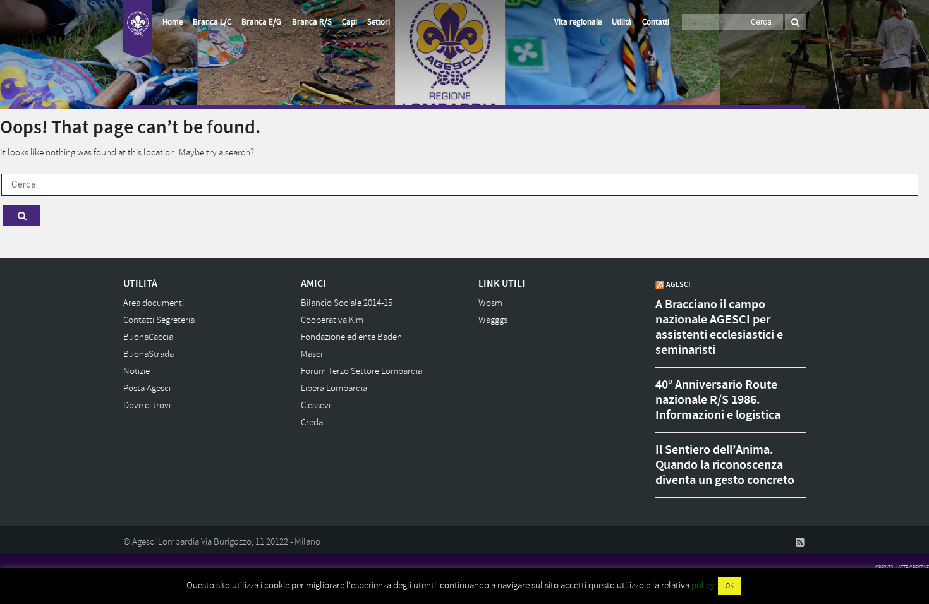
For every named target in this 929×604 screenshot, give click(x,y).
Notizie (136, 371)
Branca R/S (312, 22)
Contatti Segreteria (159, 320)
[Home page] (137, 29)
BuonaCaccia (148, 337)
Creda (312, 422)
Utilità (622, 22)
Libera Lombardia (334, 388)
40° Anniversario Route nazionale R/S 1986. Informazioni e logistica (717, 400)
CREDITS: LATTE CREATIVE (902, 567)
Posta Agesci (147, 388)
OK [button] (730, 586)
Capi (349, 22)
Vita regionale (578, 22)
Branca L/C (212, 22)
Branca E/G (261, 22)
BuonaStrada (148, 354)
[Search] (795, 22)
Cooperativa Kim (332, 320)
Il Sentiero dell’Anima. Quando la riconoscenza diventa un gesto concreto (724, 465)
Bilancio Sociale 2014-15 (346, 303)
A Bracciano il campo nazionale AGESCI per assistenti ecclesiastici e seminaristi (719, 327)
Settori (378, 22)
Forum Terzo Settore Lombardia (361, 371)
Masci (311, 354)
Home (172, 22)
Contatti (655, 22)
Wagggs (492, 320)
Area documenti (153, 303)
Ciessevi (316, 405)
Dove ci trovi (147, 405)
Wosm (490, 303)
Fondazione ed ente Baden (351, 337)
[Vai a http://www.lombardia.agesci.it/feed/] (800, 542)
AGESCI (678, 284)
